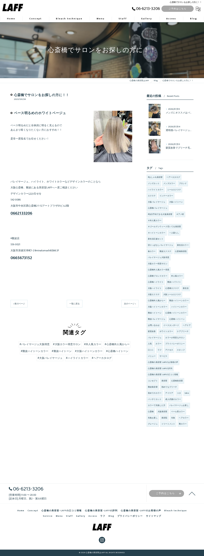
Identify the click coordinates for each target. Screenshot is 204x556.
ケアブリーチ (183, 331)
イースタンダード (171, 325)
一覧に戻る (74, 303)
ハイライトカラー (156, 189)
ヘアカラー (184, 417)
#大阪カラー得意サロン (66, 344)
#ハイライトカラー (77, 358)
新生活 (186, 288)
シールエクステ (174, 189)
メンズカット (154, 183)
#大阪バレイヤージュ (49, 358)
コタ (179, 393)
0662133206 (21, 213)
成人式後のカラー (173, 399)
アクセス (169, 349)
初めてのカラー (154, 393)
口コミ (151, 349)
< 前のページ (19, 303)
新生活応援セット (156, 238)
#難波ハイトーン (62, 351)
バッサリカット (154, 399)
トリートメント (168, 423)
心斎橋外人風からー (156, 300)
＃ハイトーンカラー (156, 232)
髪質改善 (152, 331)
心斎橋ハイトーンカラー (176, 312)
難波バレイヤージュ (156, 319)
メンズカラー (169, 183)
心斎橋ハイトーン (177, 319)
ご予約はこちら (177, 9)
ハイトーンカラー (179, 306)
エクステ (152, 195)
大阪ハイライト (154, 288)
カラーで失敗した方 (156, 405)
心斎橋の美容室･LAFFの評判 (160, 368)
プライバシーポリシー (175, 343)
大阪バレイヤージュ (156, 202)
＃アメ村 (180, 214)
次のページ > (130, 303)
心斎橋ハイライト (156, 282)
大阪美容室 (162, 411)
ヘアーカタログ (173, 177)
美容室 (164, 380)
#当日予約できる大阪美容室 (160, 214)
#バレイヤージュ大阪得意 (34, 344)
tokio (187, 393)
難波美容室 (153, 387)
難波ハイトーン (154, 312)
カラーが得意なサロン (175, 337)
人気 (150, 343)
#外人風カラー (92, 344)
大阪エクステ (154, 294)
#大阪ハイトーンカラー (88, 351)
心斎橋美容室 (177, 380)
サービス (163, 356)
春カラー (152, 251)
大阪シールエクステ (172, 294)
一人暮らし (174, 232)
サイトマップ (153, 516)
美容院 (164, 417)
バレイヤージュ (154, 337)
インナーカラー (166, 195)
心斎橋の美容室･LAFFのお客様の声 (163, 362)
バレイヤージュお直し (179, 405)
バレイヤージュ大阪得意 (158, 257)
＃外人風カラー (154, 220)
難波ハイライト (174, 282)
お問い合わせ (154, 325)
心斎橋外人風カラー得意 (158, 269)
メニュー (152, 356)
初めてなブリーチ (169, 387)
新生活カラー (183, 245)
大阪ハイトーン (176, 202)
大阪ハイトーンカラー (157, 306)
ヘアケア (187, 325)
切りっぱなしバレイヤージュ (160, 245)
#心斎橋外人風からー (117, 344)
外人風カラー (177, 276)
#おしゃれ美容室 (155, 177)
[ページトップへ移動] (192, 493)
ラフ (159, 349)
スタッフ (181, 349)
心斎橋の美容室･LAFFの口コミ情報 (163, 374)
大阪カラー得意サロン (157, 263)
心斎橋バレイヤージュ (157, 208)
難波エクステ (165, 251)
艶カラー (183, 423)
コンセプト (153, 380)
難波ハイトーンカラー (179, 300)
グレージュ (153, 423)
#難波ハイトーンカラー (34, 351)
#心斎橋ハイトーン (117, 351)
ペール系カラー (178, 411)
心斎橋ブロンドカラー (157, 276)
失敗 (173, 417)
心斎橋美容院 (181, 251)
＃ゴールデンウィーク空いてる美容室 (164, 226)
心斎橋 (151, 411)
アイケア (169, 393)
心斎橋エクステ (172, 288)
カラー (158, 343)
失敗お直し (153, 417)
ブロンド (183, 183)
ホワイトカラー (166, 331)
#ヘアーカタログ (102, 358)
